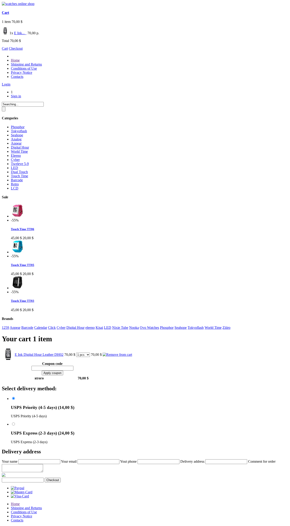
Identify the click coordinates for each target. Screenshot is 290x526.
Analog (16, 139)
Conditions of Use (24, 68)
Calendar (40, 327)
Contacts (17, 77)
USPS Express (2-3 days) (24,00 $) (42, 433)
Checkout (16, 48)
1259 (5, 327)
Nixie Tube (120, 327)
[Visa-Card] (20, 496)
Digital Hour (20, 147)
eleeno (90, 327)
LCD (14, 188)
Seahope (17, 135)
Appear (16, 143)
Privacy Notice (21, 72)
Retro (15, 184)
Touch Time (19, 176)
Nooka (134, 327)
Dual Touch (19, 172)
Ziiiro (226, 327)
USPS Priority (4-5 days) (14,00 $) (42, 407)
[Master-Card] (21, 492)
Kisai (99, 327)
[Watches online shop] (18, 4)
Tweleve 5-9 (20, 164)
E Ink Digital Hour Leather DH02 (39, 354)
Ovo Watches (149, 327)
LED (14, 168)
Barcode (17, 180)
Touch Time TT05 (22, 265)
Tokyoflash (19, 131)
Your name (9, 461)
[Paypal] (17, 488)
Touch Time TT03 (22, 300)
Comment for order (262, 461)
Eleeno (16, 155)
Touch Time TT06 (22, 229)
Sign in (16, 96)
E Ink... (20, 33)
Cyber (15, 160)
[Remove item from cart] (26, 33)
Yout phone (128, 461)
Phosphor (17, 127)
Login (6, 84)
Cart (5, 13)
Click (52, 327)
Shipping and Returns (26, 64)
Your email (69, 461)
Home (15, 60)
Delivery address (192, 461)
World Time (19, 151)
